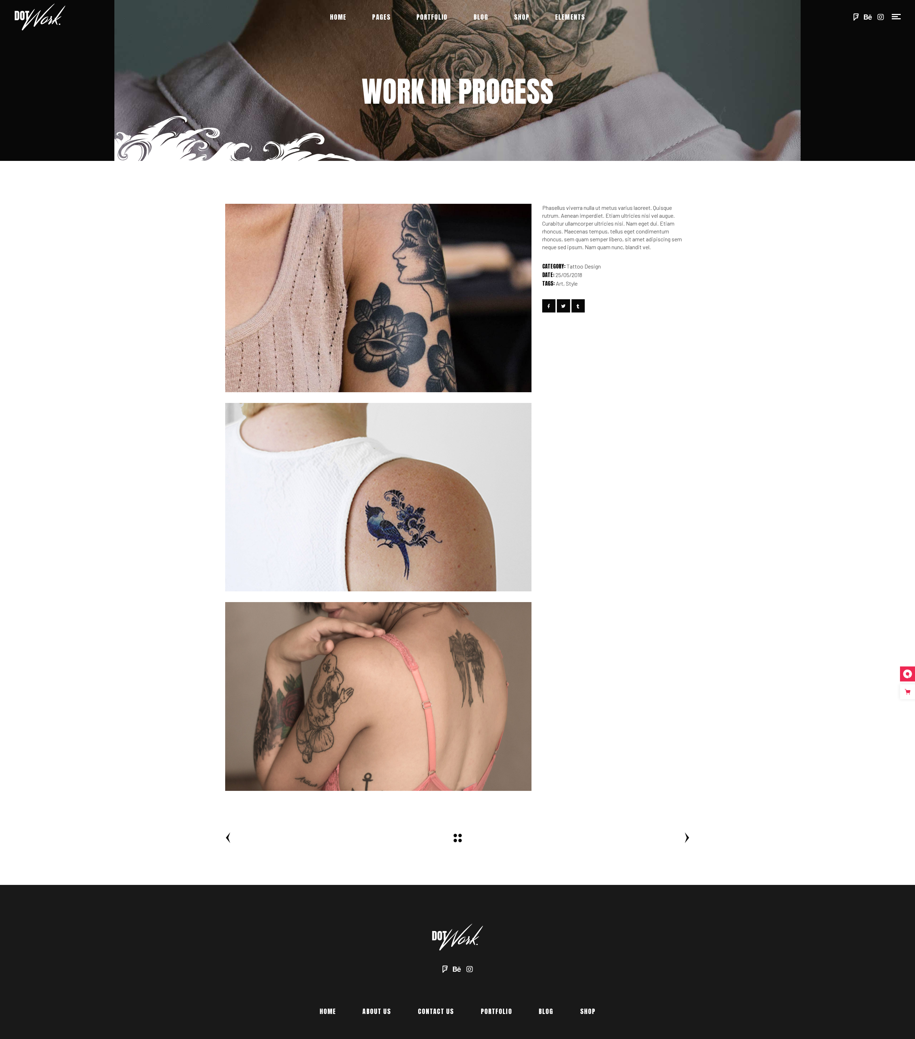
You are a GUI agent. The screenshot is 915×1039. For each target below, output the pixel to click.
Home (328, 1011)
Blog (546, 1011)
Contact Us (436, 1011)
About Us (376, 1011)
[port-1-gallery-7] (378, 696)
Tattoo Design (584, 266)
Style (572, 283)
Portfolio (496, 1011)
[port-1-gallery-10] (378, 298)
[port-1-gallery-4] (378, 497)
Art (559, 283)
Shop (587, 1011)
